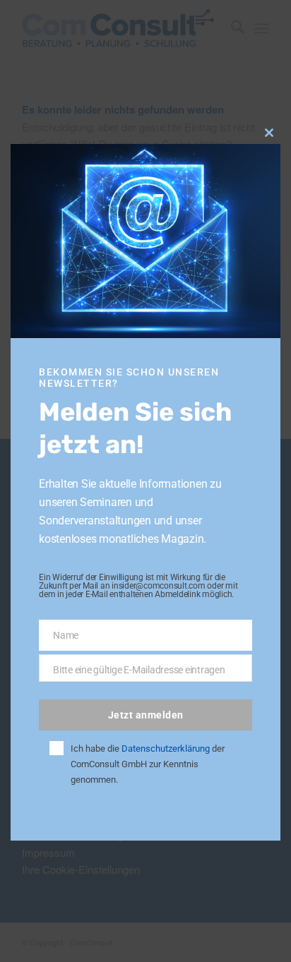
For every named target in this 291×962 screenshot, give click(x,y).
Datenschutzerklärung (165, 748)
